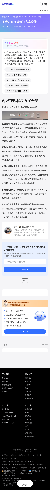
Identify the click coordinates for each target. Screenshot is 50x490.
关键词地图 (42, 468)
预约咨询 (25, 269)
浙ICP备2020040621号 (10, 475)
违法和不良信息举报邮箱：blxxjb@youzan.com (18, 461)
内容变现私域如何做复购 (18, 91)
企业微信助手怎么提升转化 (19, 80)
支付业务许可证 (7, 465)
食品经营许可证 (20, 465)
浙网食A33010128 (38, 481)
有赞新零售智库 (16, 17)
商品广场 (5, 468)
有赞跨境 (40, 465)
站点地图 (32, 468)
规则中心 (40, 455)
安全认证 (5, 458)
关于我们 (5, 455)
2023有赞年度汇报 (30, 17)
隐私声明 (22, 455)
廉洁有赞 (14, 458)
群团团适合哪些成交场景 (18, 86)
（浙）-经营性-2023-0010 (11, 483)
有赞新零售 (5, 17)
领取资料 (25, 485)
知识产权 (31, 455)
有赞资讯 (14, 468)
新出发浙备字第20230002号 (11, 478)
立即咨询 (25, 331)
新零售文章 (23, 468)
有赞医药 (31, 465)
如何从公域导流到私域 (17, 75)
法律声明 (14, 455)
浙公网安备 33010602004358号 (15, 471)
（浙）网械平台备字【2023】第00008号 (15, 481)
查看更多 (44, 344)
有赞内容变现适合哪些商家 (19, 69)
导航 (45, 4)
